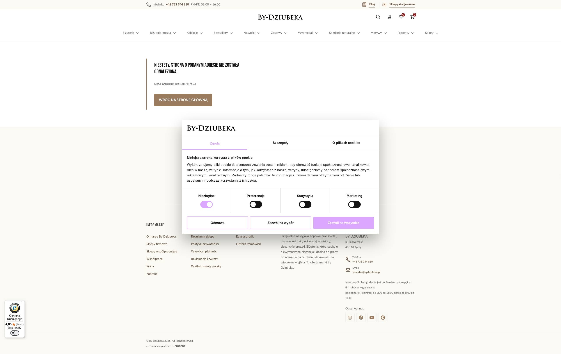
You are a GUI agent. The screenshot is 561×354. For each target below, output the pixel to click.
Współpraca (154, 259)
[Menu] (22, 303)
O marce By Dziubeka (161, 236)
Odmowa (217, 223)
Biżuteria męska (160, 32)
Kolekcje (192, 32)
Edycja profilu (245, 236)
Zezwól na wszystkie (343, 223)
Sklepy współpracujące (161, 251)
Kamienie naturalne (342, 32)
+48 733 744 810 (362, 261)
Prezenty (403, 32)
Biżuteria (128, 32)
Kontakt (151, 273)
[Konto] (389, 17)
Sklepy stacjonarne (402, 4)
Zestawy (276, 32)
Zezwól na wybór (281, 223)
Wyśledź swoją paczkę (206, 266)
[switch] (256, 204)
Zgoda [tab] (215, 143)
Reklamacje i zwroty (204, 259)
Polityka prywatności (205, 244)
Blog (372, 4)
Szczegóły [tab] (281, 143)
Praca (150, 266)
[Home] (280, 17)
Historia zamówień (248, 244)
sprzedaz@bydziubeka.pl (366, 272)
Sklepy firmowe (156, 244)
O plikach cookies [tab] (346, 143)
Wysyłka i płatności (204, 251)
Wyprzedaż (305, 32)
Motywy (376, 32)
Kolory (429, 32)
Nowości (249, 32)
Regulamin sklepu (203, 236)
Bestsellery (220, 32)
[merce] (180, 346)
